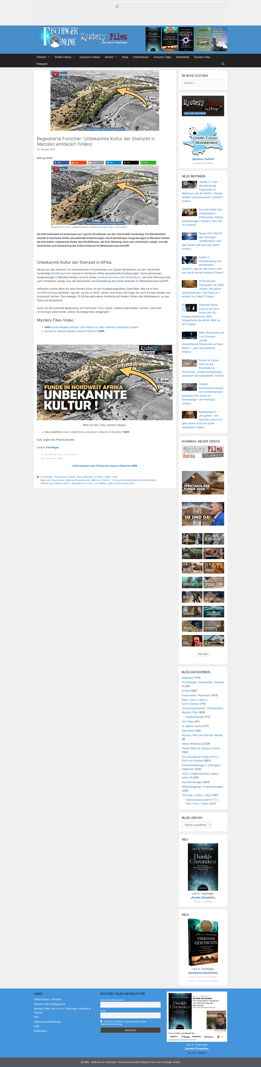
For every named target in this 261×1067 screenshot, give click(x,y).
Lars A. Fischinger (48, 447)
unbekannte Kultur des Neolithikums (119, 277)
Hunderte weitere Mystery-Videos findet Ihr (75, 331)
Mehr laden (203, 654)
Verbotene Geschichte (203, 972)
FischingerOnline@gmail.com (67, 454)
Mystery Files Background (49, 1004)
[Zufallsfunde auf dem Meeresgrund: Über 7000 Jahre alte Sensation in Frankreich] (192, 582)
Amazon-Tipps (162, 57)
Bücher (109, 57)
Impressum (40, 1030)
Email (102, 1010)
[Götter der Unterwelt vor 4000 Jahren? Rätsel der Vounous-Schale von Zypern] (213, 553)
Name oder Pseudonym (112, 1000)
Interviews (188, 730)
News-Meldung (84, 476)
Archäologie (44, 311)
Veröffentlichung (47, 292)
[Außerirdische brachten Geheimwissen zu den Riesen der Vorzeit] (192, 597)
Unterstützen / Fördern (47, 999)
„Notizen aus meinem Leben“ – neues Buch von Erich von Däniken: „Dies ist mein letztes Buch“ (87, 483)
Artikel (186, 690)
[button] (61, 163)
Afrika (100, 308)
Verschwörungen (192, 782)
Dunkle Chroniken (203, 897)
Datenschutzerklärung (47, 1021)
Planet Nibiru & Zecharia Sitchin (201, 748)
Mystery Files (202, 57)
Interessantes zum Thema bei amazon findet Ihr (104, 465)
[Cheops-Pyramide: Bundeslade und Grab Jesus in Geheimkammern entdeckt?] (213, 582)
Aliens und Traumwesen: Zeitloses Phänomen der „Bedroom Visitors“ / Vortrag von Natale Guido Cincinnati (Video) (98, 480)
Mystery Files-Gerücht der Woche (202, 735)
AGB (36, 1026)
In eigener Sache (192, 726)
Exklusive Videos (90, 57)
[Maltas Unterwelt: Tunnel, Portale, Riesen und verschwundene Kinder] (213, 568)
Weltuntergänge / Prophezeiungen (202, 786)
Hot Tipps (188, 721)
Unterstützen (141, 57)
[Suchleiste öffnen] (223, 64)
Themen (41, 57)
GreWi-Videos (63, 57)
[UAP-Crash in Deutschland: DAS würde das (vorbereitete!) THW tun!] (213, 640)
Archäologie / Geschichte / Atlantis (58, 476)
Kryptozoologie (195, 716)
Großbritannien (61, 273)
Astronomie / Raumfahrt (196, 695)
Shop (125, 57)
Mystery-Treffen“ (203, 159)
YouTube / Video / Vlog (105, 476)
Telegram (42, 63)
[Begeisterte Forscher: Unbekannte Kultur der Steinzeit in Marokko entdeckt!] (105, 382)
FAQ (36, 1017)
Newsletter (182, 57)
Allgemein (188, 677)
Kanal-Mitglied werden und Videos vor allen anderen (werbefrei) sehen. (92, 327)
